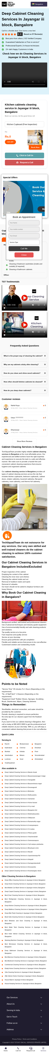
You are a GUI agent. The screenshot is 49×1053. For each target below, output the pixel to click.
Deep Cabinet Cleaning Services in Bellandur (19, 791)
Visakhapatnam (10, 763)
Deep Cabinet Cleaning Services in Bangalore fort (21, 810)
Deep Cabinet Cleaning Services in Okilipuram (20, 818)
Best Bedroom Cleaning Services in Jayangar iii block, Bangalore (26, 961)
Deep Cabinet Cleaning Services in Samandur (20, 799)
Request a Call (26, 163)
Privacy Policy (16, 1039)
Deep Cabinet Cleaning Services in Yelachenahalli (21, 836)
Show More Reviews (24, 441)
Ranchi (7, 744)
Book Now (35, 147)
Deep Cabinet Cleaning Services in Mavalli (19, 852)
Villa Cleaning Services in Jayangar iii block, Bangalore (23, 972)
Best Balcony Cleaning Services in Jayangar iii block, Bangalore (25, 957)
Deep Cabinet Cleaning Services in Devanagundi (21, 787)
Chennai (22, 748)
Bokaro (22, 755)
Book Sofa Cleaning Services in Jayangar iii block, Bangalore (24, 917)
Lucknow (8, 759)
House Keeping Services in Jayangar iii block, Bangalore (23, 983)
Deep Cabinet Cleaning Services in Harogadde (20, 780)
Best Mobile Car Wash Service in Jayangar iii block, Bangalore (25, 888)
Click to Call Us (26, 155)
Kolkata (22, 751)
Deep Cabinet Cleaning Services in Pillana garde (21, 833)
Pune (36, 751)
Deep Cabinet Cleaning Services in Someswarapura (22, 840)
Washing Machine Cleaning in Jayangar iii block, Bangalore (24, 940)
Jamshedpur (9, 755)
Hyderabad (8, 748)
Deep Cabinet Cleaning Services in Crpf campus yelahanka (24, 844)
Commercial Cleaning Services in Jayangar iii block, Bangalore (25, 964)
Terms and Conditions (30, 1039)
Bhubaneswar (24, 744)
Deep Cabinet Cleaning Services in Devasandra (20, 867)
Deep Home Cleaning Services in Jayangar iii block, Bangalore (25, 884)
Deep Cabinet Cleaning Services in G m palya (19, 829)
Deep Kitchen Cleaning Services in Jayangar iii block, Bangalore (26, 905)
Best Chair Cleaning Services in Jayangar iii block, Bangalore (24, 895)
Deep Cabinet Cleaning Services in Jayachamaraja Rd (22, 855)
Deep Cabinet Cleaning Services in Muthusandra (21, 795)
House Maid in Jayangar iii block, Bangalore (19, 980)
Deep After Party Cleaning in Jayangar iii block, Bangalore (23, 913)
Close (24, 255)
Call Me (24, 248)
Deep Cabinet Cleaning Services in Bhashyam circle (22, 848)
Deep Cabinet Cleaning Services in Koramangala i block (23, 871)
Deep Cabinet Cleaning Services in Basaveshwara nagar (23, 783)
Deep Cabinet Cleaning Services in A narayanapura (21, 825)
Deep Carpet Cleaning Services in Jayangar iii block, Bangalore (25, 891)
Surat (21, 759)
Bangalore (38, 744)
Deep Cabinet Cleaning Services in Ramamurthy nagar (22, 821)
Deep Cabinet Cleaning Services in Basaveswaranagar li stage (25, 776)
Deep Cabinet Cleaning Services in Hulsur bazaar (21, 802)
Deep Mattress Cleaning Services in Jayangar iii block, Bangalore (26, 909)
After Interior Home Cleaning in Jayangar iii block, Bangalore (24, 976)
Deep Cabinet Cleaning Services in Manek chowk (21, 772)
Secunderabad (39, 755)
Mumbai (7, 751)
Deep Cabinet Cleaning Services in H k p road (20, 806)
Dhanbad (38, 748)
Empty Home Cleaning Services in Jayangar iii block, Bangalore (25, 968)
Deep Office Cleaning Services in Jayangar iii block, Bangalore (25, 880)
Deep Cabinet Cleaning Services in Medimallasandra (22, 814)
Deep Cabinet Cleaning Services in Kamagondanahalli (22, 863)
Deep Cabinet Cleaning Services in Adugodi (19, 859)
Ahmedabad (39, 759)
